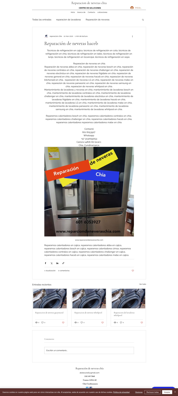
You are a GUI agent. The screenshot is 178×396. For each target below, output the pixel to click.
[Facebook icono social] (91, 388)
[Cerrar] (175, 392)
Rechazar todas (153, 392)
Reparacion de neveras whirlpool (88, 312)
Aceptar (167, 392)
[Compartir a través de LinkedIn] (57, 263)
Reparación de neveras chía (90, 368)
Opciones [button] (139, 392)
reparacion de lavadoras (68, 19)
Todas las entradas (41, 19)
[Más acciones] (132, 36)
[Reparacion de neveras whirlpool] (89, 298)
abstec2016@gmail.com (89, 373)
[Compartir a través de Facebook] (45, 263)
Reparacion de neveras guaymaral (49, 312)
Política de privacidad (121, 392)
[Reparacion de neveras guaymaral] (49, 298)
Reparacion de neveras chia (89, 3)
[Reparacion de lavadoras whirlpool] (128, 298)
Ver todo (142, 284)
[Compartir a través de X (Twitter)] (51, 263)
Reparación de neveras (97, 19)
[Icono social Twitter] (87, 388)
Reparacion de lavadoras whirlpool (124, 314)
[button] (143, 20)
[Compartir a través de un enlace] (63, 263)
